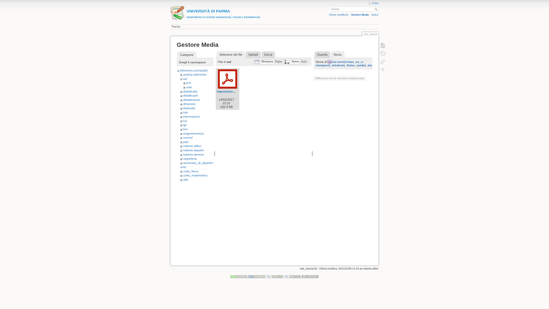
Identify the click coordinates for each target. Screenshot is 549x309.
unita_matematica (195, 175)
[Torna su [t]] (383, 70)
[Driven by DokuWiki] (310, 276)
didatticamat (191, 99)
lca (185, 121)
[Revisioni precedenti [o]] (383, 54)
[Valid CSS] (292, 276)
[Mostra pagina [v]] (383, 45)
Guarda (322, 54)
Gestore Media (360, 14)
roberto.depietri (193, 150)
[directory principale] (194, 70)
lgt (184, 125)
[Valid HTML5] (274, 276)
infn (185, 112)
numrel (188, 137)
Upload (253, 54)
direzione (189, 104)
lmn (185, 129)
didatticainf (190, 95)
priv (188, 83)
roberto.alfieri (192, 146)
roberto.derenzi (193, 154)
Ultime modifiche (338, 14)
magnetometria (193, 133)
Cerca (376, 9)
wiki (185, 179)
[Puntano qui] (383, 62)
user (189, 87)
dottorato (189, 108)
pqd (185, 142)
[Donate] (238, 276)
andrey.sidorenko (195, 74)
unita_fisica (190, 171)
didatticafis (190, 91)
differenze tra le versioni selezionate (339, 78)
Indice (375, 14)
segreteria (190, 158)
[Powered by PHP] (256, 276)
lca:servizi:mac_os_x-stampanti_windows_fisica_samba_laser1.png (349, 63)
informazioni (191, 116)
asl (185, 78)
